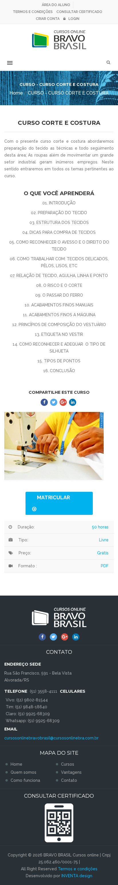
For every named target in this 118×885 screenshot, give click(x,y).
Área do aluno (56, 5)
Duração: (26, 527)
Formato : (27, 566)
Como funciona (25, 780)
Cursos (67, 764)
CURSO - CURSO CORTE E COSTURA (68, 93)
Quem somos (23, 772)
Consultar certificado (79, 12)
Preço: (25, 553)
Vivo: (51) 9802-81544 (27, 700)
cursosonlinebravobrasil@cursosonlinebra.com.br (51, 738)
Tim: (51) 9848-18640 (26, 707)
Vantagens (71, 772)
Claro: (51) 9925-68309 (28, 713)
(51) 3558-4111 (43, 691)
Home (16, 93)
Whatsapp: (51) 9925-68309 (33, 720)
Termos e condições (33, 12)
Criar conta (48, 19)
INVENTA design (76, 875)
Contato (69, 780)
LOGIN (73, 19)
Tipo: (23, 540)
